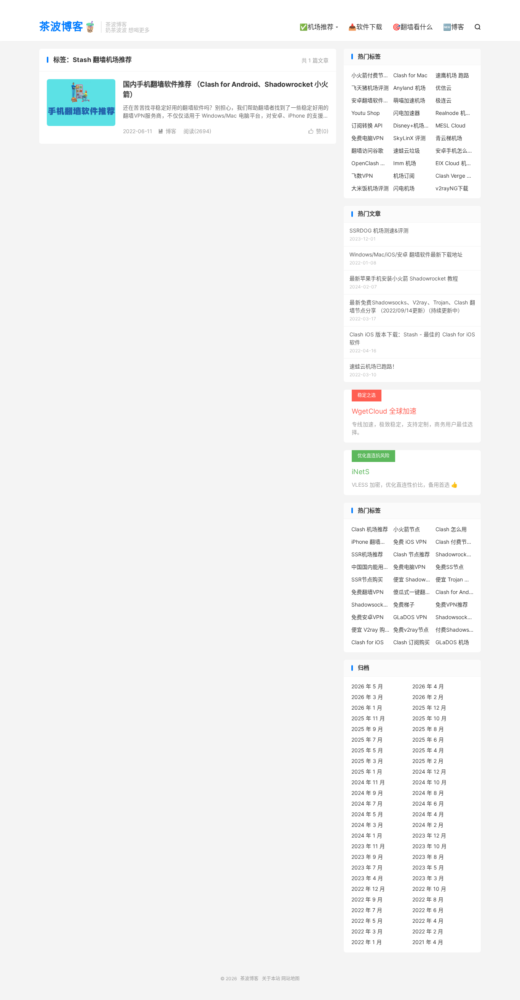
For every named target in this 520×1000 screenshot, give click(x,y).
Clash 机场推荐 (369, 529)
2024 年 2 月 (427, 825)
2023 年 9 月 (367, 857)
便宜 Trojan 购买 (454, 579)
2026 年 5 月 (367, 686)
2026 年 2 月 (427, 697)
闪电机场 (404, 188)
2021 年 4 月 (427, 942)
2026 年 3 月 (367, 697)
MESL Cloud (450, 125)
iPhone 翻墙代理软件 (370, 541)
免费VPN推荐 (451, 604)
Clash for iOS (367, 642)
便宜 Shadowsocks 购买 (412, 579)
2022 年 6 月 (427, 910)
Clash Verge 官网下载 (454, 175)
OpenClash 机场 (370, 163)
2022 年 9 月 (367, 899)
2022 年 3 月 (367, 931)
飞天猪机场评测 (370, 87)
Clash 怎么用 (451, 529)
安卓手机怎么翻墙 (454, 150)
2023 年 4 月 (367, 878)
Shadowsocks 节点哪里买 (454, 617)
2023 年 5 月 (428, 867)
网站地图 (290, 978)
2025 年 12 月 (429, 707)
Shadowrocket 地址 (454, 554)
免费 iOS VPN (410, 541)
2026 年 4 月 (428, 686)
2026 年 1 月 (366, 707)
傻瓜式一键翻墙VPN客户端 (412, 592)
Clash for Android (454, 592)
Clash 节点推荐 (411, 554)
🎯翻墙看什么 (412, 27)
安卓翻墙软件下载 (370, 100)
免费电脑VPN (367, 138)
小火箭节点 (406, 529)
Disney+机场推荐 (412, 125)
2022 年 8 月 (427, 899)
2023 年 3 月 (428, 878)
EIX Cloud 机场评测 (454, 163)
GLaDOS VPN (410, 617)
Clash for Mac (410, 75)
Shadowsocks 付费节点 (370, 604)
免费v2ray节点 (411, 629)
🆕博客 (453, 27)
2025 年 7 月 (367, 739)
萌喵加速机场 (409, 100)
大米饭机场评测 (370, 188)
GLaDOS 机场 (452, 642)
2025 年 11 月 (368, 718)
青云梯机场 (448, 138)
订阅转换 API (367, 125)
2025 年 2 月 (427, 761)
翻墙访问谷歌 (367, 150)
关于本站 (271, 978)
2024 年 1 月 (366, 835)
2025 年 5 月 (367, 750)
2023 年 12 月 (429, 835)
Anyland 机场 (409, 87)
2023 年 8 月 (428, 857)
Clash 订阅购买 (411, 642)
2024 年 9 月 (367, 793)
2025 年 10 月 (429, 718)
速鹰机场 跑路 (452, 75)
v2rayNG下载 (451, 188)
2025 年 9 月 (367, 729)
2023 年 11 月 (368, 846)
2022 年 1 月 (366, 942)
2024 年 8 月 (428, 793)
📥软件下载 (365, 27)
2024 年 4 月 (428, 814)
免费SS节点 (449, 567)
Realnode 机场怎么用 (454, 113)
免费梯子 (404, 604)
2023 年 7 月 (367, 867)
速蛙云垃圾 (406, 150)
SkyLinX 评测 (409, 138)
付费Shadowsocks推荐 (454, 629)
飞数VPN (362, 175)
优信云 (443, 87)
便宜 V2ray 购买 (370, 629)
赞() (318, 131)
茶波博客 (249, 978)
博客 (167, 131)
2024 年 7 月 (367, 803)
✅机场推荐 (316, 27)
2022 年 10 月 (429, 888)
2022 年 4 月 (427, 920)
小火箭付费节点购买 (370, 75)
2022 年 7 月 (366, 910)
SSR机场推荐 (367, 554)
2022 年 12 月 (368, 888)
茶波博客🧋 (68, 27)
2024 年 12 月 (429, 771)
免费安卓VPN (367, 617)
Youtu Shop (365, 113)
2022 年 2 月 (427, 931)
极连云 (443, 100)
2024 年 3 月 (367, 825)
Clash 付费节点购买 (454, 541)
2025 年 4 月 (428, 750)
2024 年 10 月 (429, 782)
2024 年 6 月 (428, 803)
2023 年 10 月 (429, 846)
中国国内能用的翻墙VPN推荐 (370, 567)
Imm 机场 (404, 163)
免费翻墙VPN (367, 592)
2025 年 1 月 (366, 771)
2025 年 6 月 (428, 739)
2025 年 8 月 (428, 729)
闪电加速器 (406, 113)
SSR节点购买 (367, 579)
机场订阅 (404, 175)
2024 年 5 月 (367, 814)
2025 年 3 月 (367, 761)
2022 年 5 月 (367, 920)
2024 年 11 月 (368, 782)
